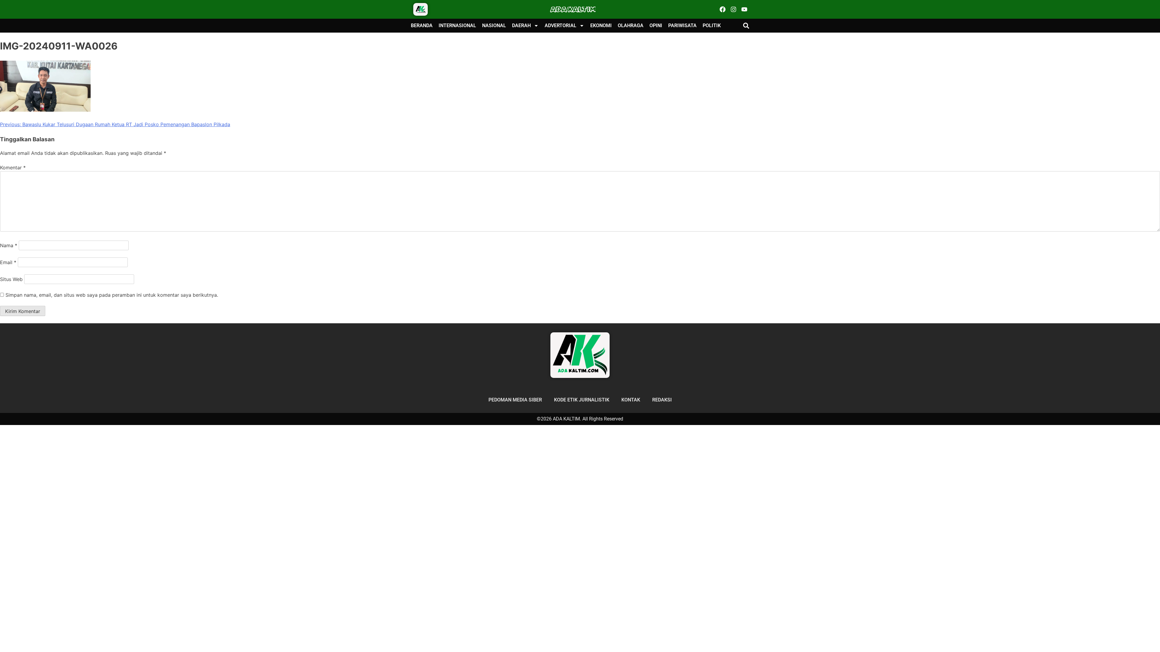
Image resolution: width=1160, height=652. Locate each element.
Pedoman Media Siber (515, 400)
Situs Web (11, 279)
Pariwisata (682, 25)
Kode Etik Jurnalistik (581, 400)
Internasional (457, 25)
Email (8, 262)
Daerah (521, 25)
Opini (655, 25)
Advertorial (560, 25)
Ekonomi (601, 25)
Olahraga (630, 25)
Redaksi (662, 400)
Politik (712, 25)
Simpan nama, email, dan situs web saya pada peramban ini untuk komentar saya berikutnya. (111, 295)
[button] (746, 26)
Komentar (13, 168)
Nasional (494, 25)
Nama (8, 245)
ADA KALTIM (573, 9)
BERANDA (422, 25)
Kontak (630, 400)
